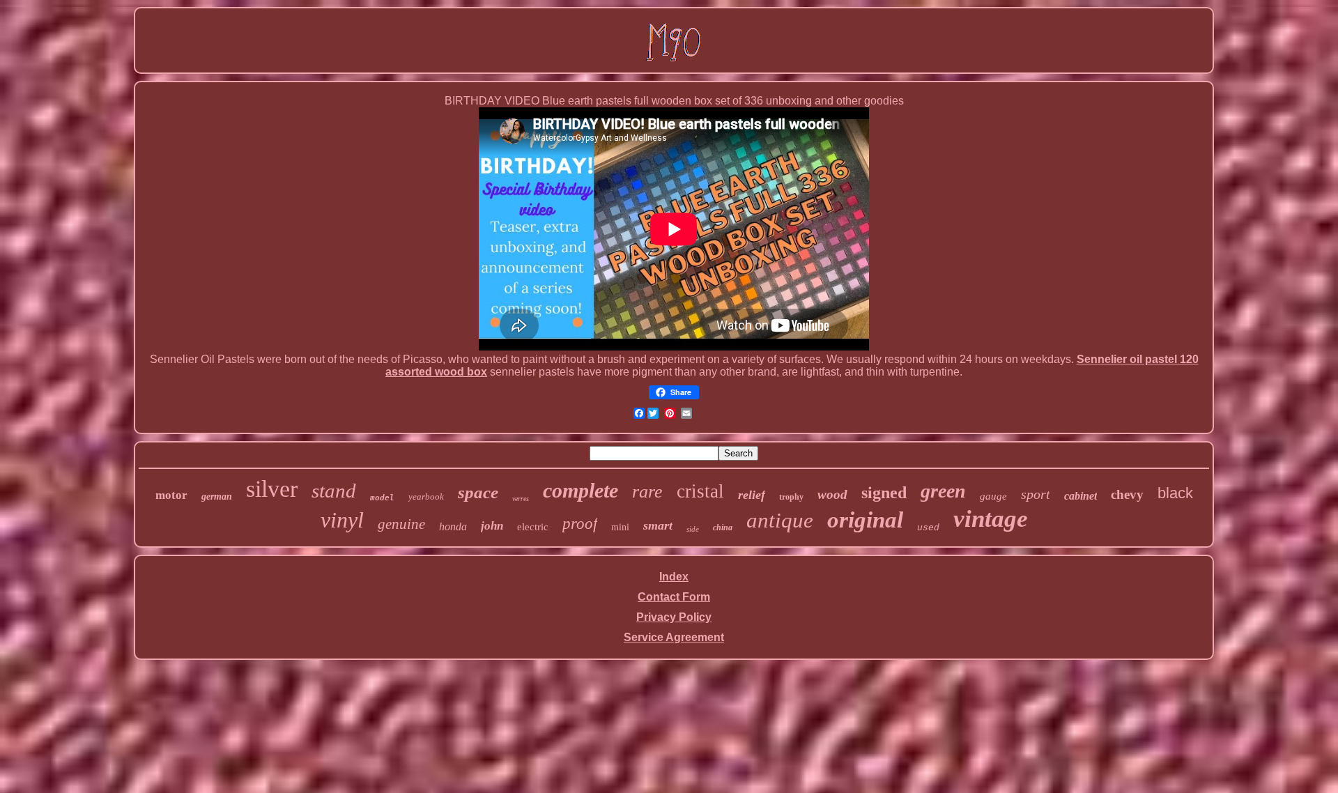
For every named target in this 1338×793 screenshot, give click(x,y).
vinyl (342, 519)
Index (674, 577)
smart (657, 525)
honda (453, 526)
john (492, 525)
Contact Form (674, 597)
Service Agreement (674, 637)
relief (751, 495)
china (722, 527)
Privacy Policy (674, 617)
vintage (990, 518)
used (928, 528)
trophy (791, 497)
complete (580, 490)
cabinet (1080, 496)
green (943, 491)
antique (779, 520)
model (382, 497)
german (216, 496)
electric (532, 526)
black (1175, 493)
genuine (401, 524)
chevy (1127, 494)
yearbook (426, 496)
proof (579, 523)
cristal (700, 491)
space (478, 492)
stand (334, 490)
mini (620, 527)
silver (272, 489)
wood (832, 494)
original (865, 519)
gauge (993, 496)
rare (647, 492)
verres (520, 498)
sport (1035, 494)
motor (171, 495)
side (692, 529)
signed (884, 493)
